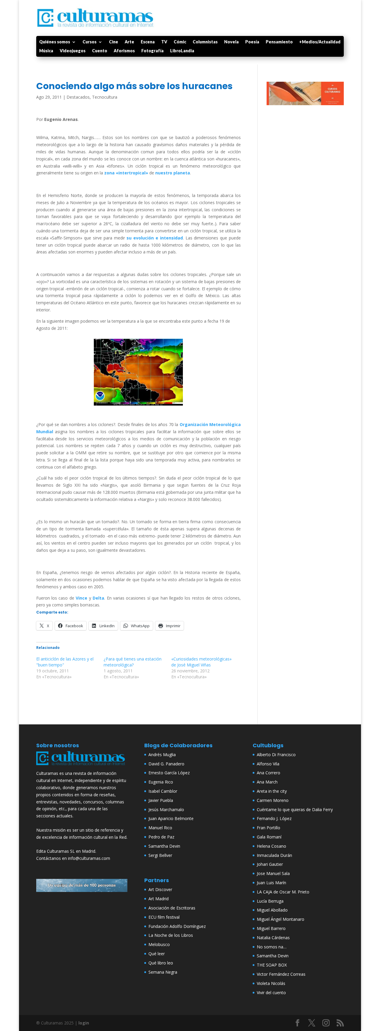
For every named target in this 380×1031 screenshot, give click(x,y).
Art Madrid (158, 898)
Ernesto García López (169, 772)
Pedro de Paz (161, 837)
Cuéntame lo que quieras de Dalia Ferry (295, 809)
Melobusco (159, 944)
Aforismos (124, 51)
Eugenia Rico (160, 782)
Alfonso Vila (268, 764)
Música (46, 51)
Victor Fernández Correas (281, 974)
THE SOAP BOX (272, 965)
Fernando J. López (274, 818)
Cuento (99, 51)
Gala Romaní (269, 837)
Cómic (180, 42)
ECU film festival (164, 917)
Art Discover (160, 889)
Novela (231, 42)
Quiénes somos (54, 42)
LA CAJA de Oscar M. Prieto (283, 892)
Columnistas (205, 42)
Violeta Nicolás (271, 983)
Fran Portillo (268, 827)
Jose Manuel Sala (273, 873)
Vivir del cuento (271, 992)
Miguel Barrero (271, 928)
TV (164, 42)
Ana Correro (268, 772)
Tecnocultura (104, 97)
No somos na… (271, 947)
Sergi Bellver (160, 855)
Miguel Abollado (272, 910)
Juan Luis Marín (271, 882)
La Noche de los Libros (170, 935)
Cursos (89, 42)
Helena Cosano (271, 846)
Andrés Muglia (162, 754)
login (83, 1023)
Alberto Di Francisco (276, 754)
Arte (129, 42)
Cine (113, 42)
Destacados (78, 97)
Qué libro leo (160, 963)
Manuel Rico (160, 827)
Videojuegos (73, 51)
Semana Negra (162, 972)
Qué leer (156, 953)
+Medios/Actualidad (320, 42)
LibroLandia (182, 51)
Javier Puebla (160, 800)
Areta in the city (272, 791)
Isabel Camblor (162, 791)
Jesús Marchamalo (166, 809)
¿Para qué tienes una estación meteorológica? (133, 662)
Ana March (267, 782)
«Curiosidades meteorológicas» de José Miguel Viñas (201, 662)
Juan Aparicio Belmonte (171, 818)
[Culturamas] (82, 766)
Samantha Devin (164, 846)
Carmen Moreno (273, 800)
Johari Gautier (270, 864)
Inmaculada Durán (274, 855)
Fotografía (152, 51)
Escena (148, 42)
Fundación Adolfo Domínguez (177, 926)
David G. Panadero (166, 764)
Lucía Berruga (270, 901)
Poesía (252, 42)
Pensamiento (279, 42)
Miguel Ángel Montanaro (280, 919)
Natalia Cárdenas (273, 937)
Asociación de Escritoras (171, 908)
